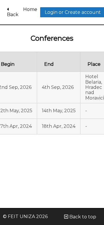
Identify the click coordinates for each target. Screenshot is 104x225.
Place (94, 64)
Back (12, 14)
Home (30, 9)
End (49, 64)
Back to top (82, 217)
